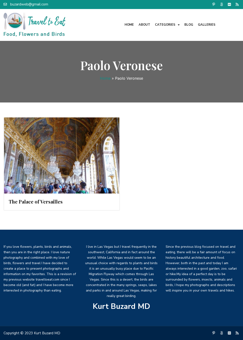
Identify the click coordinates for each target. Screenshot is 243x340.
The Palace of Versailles (36, 201)
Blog (188, 25)
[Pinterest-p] (214, 4)
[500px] (222, 4)
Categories (165, 25)
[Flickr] (229, 4)
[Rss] (237, 4)
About (144, 25)
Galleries (206, 25)
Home (129, 25)
